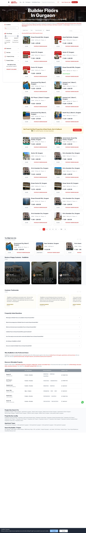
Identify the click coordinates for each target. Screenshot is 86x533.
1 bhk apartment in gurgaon (10, 424)
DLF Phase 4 (55, 24)
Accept (54, 530)
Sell (23, 2)
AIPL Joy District (36, 429)
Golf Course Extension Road (70, 23)
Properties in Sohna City (10, 420)
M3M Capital (13, 429)
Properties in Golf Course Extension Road (26, 417)
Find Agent (27, 2)
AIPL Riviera (57, 429)
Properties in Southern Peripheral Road (69, 419)
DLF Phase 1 (39, 24)
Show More (24, 25)
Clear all (48, 30)
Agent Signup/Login (66, 2)
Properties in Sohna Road (41, 417)
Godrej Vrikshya (20, 429)
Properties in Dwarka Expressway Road (55, 417)
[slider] (5, 36)
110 (61, 229)
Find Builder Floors (36, 2)
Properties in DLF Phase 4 (33, 419)
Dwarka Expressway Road (27, 24)
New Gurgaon (67, 24)
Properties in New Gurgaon (54, 419)
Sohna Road (78, 23)
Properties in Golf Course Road (11, 417)
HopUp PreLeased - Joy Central (47, 429)
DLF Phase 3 (50, 24)
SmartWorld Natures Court (10, 430)
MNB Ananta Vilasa (29, 429)
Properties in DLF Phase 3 (21, 419)
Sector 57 (60, 24)
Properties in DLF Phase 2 (10, 419)
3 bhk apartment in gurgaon (35, 424)
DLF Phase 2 (44, 24)
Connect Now (77, 130)
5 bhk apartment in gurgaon (60, 424)
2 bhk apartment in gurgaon (23, 424)
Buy (20, 2)
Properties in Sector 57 (43, 419)
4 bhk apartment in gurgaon (47, 424)
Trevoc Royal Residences (73, 429)
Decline (63, 530)
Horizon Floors (64, 429)
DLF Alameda (7, 429)
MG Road (34, 24)
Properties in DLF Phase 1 (69, 417)
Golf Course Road (60, 23)
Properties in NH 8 (19, 420)
